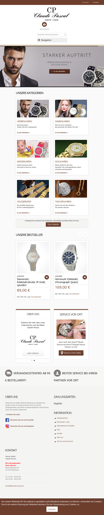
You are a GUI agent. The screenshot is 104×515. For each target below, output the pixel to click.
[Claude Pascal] (52, 14)
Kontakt (59, 433)
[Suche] (65, 35)
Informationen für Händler (65, 426)
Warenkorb (44, 29)
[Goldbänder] (33, 189)
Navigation (46, 40)
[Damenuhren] (71, 108)
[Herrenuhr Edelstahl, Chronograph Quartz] (71, 258)
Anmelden (96, 2)
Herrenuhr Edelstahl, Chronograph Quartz (66, 281)
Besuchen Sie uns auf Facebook (22, 420)
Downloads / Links (63, 422)
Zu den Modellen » (23, 133)
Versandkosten (36, 297)
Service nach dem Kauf (65, 441)
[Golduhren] (71, 148)
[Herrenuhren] (33, 108)
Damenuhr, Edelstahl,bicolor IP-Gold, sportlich (31, 282)
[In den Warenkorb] (47, 277)
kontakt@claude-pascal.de (14, 486)
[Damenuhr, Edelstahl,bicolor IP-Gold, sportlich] (33, 258)
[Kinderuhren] (33, 148)
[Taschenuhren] (71, 189)
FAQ (58, 430)
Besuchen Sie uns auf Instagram (22, 426)
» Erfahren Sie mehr (12, 414)
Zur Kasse (85, 2)
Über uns (60, 437)
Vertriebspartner (62, 418)
